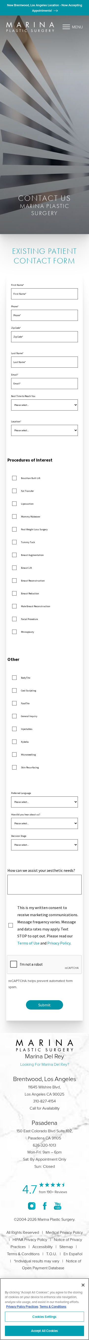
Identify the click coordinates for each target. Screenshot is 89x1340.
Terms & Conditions (23, 1253)
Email (14, 374)
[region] (44, 1309)
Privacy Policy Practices (22, 1306)
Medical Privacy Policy (64, 1232)
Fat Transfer (27, 491)
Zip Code (15, 327)
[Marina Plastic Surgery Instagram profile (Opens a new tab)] (32, 1206)
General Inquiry (29, 716)
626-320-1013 (44, 1145)
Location (15, 421)
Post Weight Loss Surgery (34, 529)
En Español (73, 1253)
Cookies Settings (44, 1316)
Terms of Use (28, 943)
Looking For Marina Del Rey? (44, 1064)
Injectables (26, 729)
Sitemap (66, 1246)
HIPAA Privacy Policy (30, 1239)
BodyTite (25, 677)
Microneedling (28, 754)
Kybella (25, 741)
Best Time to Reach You (23, 396)
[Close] (83, 1285)
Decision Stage (18, 836)
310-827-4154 (44, 1101)
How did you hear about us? (25, 814)
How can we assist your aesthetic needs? (41, 870)
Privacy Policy (58, 943)
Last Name (16, 353)
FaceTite (25, 703)
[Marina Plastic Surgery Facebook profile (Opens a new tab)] (44, 1206)
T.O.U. (51, 1253)
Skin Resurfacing (30, 767)
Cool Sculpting (28, 690)
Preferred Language (21, 793)
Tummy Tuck (28, 542)
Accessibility (42, 1246)
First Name (17, 285)
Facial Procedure (29, 619)
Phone (14, 306)
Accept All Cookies (44, 1330)
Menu (77, 27)
